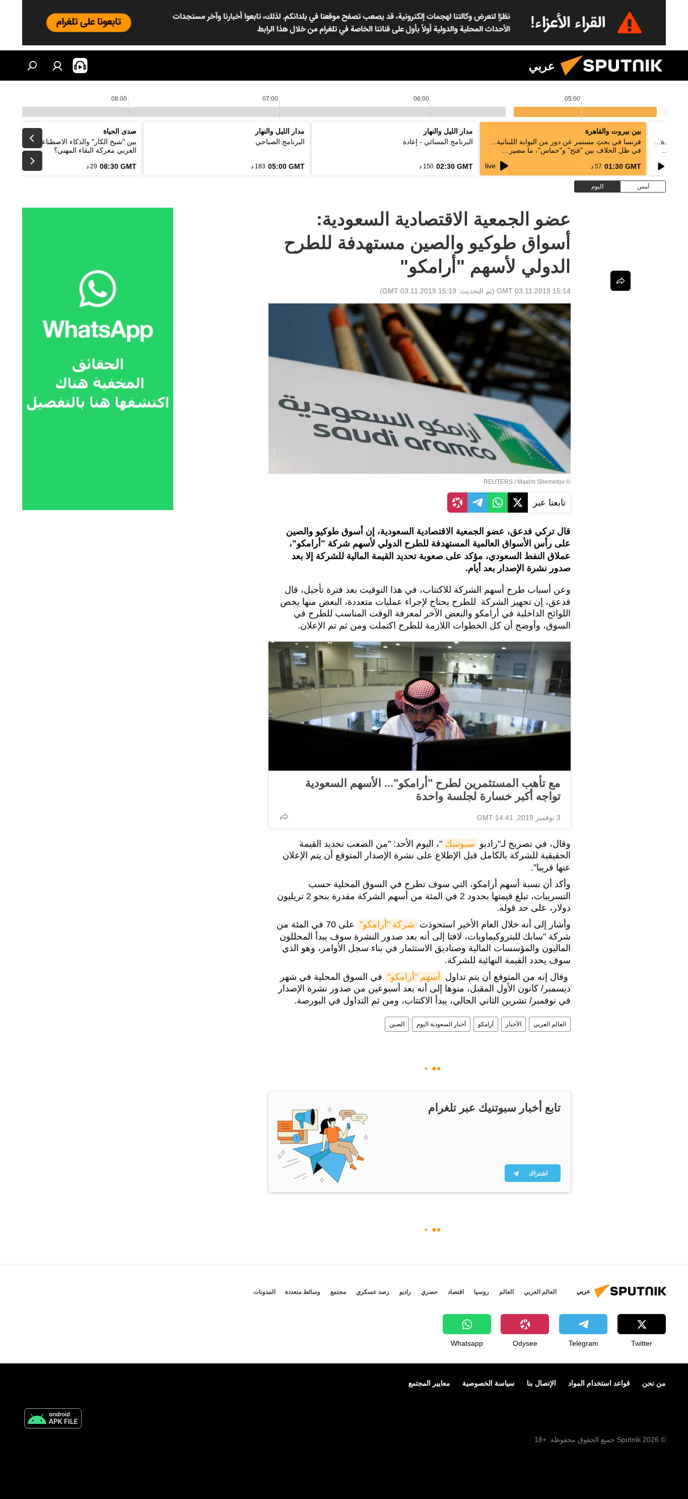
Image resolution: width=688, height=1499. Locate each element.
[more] (284, 816)
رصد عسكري (372, 1291)
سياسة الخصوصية (488, 1383)
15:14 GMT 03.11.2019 (534, 291)
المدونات (264, 1291)
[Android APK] (53, 1419)
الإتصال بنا (541, 1383)
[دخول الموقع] (57, 65)
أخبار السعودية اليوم (441, 1024)
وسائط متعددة (302, 1291)
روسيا (481, 1291)
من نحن (654, 1383)
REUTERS (498, 481)
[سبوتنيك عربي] (615, 78)
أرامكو (486, 1024)
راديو (405, 1291)
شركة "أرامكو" (387, 924)
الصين (396, 1024)
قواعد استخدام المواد (599, 1383)
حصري (429, 1291)
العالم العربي (549, 1024)
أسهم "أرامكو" (413, 977)
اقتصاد (456, 1291)
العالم (506, 1291)
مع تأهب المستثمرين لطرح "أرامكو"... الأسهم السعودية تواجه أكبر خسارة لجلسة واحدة (433, 789)
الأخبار (513, 1024)
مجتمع (338, 1291)
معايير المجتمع (429, 1383)
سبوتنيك (459, 844)
